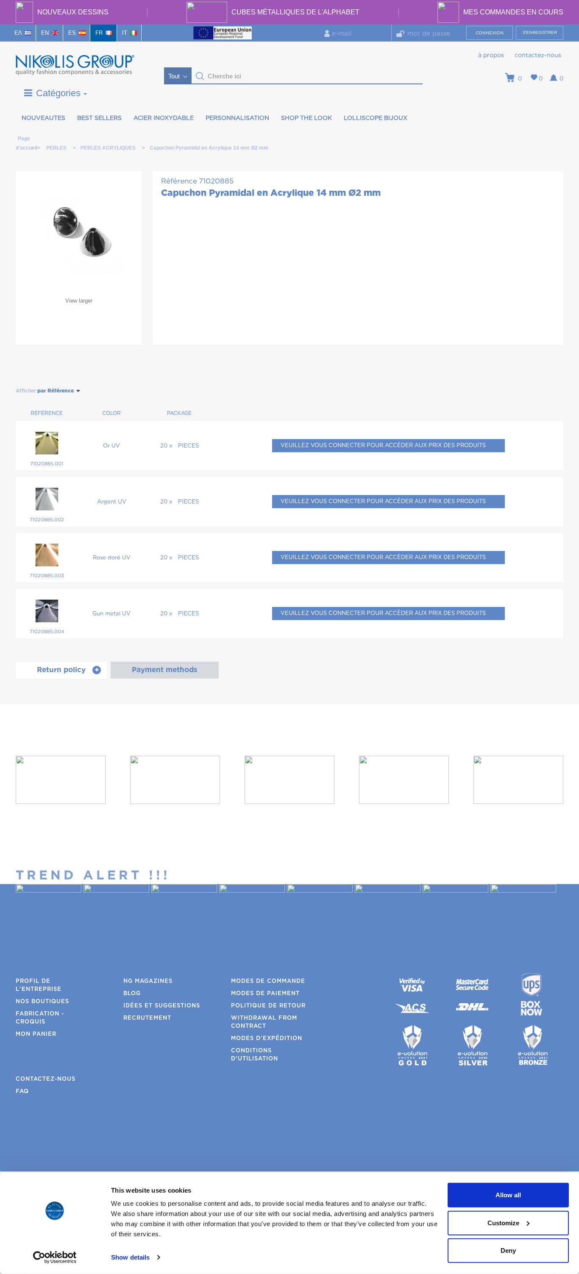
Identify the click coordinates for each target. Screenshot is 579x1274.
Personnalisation (237, 118)
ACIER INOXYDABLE (164, 118)
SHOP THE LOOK (306, 118)
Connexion (490, 33)
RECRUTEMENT (147, 1018)
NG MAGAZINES (148, 981)
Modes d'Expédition (266, 1038)
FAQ (22, 1091)
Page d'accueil (24, 140)
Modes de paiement (265, 993)
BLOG (132, 993)
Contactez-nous (538, 55)
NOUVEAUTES (43, 118)
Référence (179, 181)
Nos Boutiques (42, 1001)
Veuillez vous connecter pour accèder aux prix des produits (383, 445)
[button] (200, 76)
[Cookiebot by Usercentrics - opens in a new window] (55, 1257)
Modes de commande (268, 981)
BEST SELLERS (99, 118)
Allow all (508, 1195)
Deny (508, 1250)
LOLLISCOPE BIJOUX (375, 118)
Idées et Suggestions (161, 1006)
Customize (503, 1222)
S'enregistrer (540, 33)
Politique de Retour (268, 1006)
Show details (130, 1257)
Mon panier (36, 1034)
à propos (491, 55)
